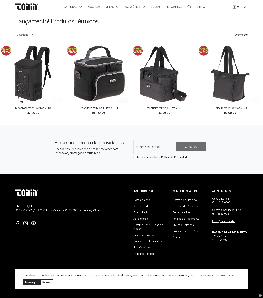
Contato (177, 237)
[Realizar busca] (189, 6)
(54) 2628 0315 (221, 213)
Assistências (140, 218)
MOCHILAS (94, 6)
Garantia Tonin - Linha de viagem (148, 226)
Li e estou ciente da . (163, 156)
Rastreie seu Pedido (185, 199)
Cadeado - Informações (147, 241)
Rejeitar (46, 282)
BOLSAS (156, 6)
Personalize (174, 6)
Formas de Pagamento (186, 218)
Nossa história (141, 199)
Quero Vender (141, 206)
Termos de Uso (182, 212)
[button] (73, 6)
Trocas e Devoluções (185, 231)
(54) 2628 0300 (221, 202)
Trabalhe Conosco (144, 253)
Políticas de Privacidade (187, 206)
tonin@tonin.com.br (223, 221)
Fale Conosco (141, 247)
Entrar (201, 6)
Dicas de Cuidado (144, 234)
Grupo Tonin (140, 212)
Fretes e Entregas (183, 224)
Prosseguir (31, 282)
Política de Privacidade (174, 156)
